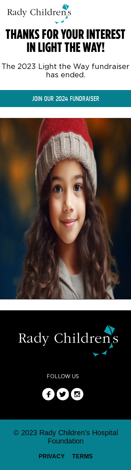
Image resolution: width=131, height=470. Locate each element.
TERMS (82, 456)
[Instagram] (77, 398)
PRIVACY (52, 456)
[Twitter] (63, 398)
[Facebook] (48, 398)
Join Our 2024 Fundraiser (65, 98)
